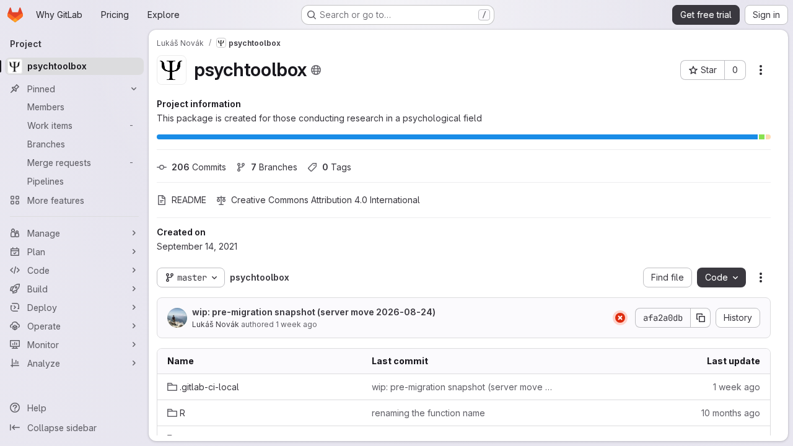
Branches (274, 167)
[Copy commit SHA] (701, 318)
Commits (199, 167)
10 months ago (730, 413)
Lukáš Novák (215, 324)
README (189, 200)
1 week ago (296, 324)
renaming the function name (428, 413)
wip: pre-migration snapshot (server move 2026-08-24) (314, 312)
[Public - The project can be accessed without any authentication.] (316, 70)
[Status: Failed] (620, 317)
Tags (336, 167)
